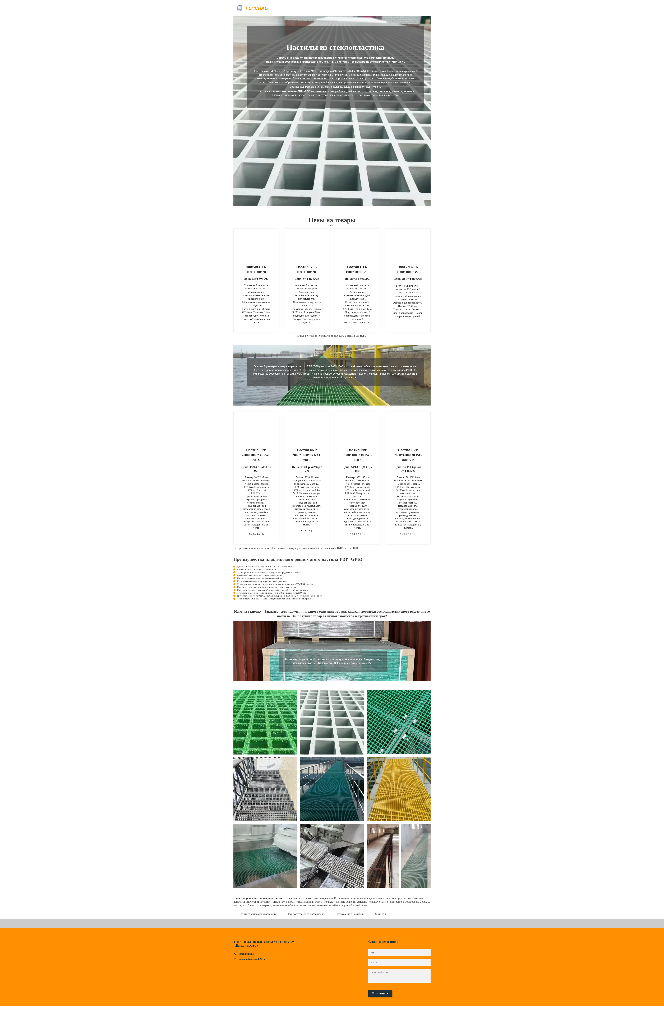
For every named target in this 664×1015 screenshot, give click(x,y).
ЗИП (261, 8)
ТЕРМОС (285, 8)
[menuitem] (257, 914)
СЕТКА (315, 8)
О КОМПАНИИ (239, 8)
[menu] (332, 914)
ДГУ (253, 8)
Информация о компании (349, 914)
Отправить (380, 993)
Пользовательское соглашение (397, 8)
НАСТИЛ (272, 8)
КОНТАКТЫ (301, 8)
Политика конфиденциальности (346, 8)
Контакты (380, 914)
